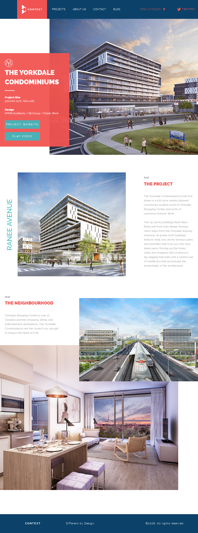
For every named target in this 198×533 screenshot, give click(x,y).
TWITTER (188, 9)
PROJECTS (58, 9)
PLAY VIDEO (22, 136)
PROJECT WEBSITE (22, 124)
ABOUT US (79, 9)
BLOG (116, 9)
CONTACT (99, 9)
